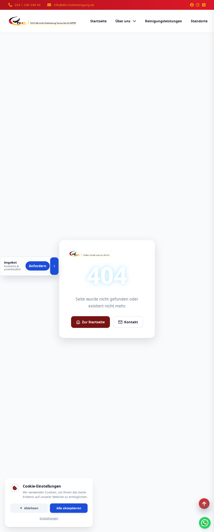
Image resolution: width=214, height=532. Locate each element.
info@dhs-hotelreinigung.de (74, 5)
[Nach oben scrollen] (204, 503)
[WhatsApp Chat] (205, 523)
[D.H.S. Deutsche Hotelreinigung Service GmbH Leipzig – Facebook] (192, 5)
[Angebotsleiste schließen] (54, 266)
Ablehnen (31, 508)
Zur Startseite (93, 322)
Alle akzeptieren (68, 508)
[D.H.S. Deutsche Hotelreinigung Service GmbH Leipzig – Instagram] (198, 5)
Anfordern (37, 266)
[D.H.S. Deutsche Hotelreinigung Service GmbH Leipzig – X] (204, 5)
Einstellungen (49, 519)
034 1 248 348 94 (28, 5)
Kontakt (131, 322)
